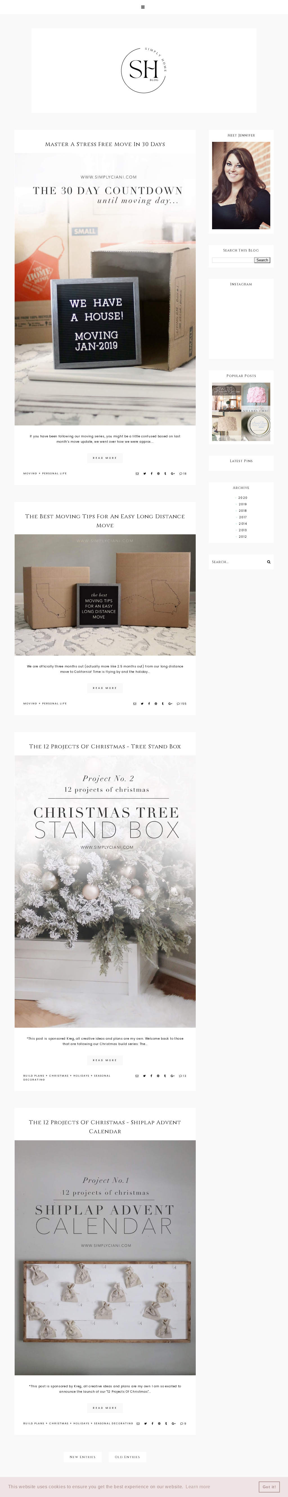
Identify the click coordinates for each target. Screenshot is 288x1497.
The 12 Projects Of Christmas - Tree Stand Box (105, 746)
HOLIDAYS (81, 1075)
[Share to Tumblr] (166, 473)
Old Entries (127, 1457)
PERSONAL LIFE (54, 473)
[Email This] (137, 473)
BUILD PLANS (33, 1075)
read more (105, 458)
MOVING (30, 473)
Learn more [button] (198, 1486)
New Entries (83, 1457)
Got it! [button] (269, 1487)
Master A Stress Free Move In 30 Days (105, 144)
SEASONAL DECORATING (114, 1423)
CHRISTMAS (59, 1075)
